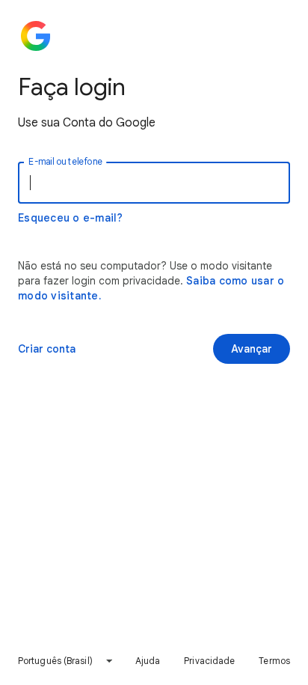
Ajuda (148, 660)
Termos (274, 660)
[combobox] (66, 661)
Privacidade (209, 660)
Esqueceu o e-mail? (70, 218)
